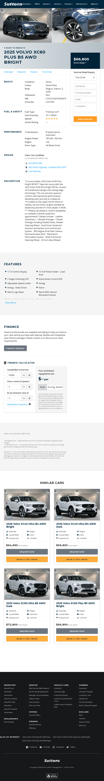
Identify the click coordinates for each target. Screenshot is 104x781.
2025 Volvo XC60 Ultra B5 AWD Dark (36, 737)
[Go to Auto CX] (52, 777)
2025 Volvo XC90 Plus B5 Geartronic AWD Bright (71, 737)
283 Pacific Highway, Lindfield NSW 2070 (47, 167)
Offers (37, 4)
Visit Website (34, 171)
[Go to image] (23, 518)
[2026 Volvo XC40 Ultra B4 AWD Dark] (77, 504)
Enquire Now (27, 552)
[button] (8, 25)
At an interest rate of (18, 393)
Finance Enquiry (15, 348)
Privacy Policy (69, 767)
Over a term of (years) (18, 381)
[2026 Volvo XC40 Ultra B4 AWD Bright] (27, 504)
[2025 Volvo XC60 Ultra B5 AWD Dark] (27, 584)
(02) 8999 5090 (35, 163)
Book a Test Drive (27, 559)
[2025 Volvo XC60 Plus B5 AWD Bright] (77, 584)
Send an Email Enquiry (84, 72)
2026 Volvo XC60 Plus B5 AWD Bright (36, 740)
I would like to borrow (18, 369)
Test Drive (47, 71)
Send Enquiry (85, 119)
